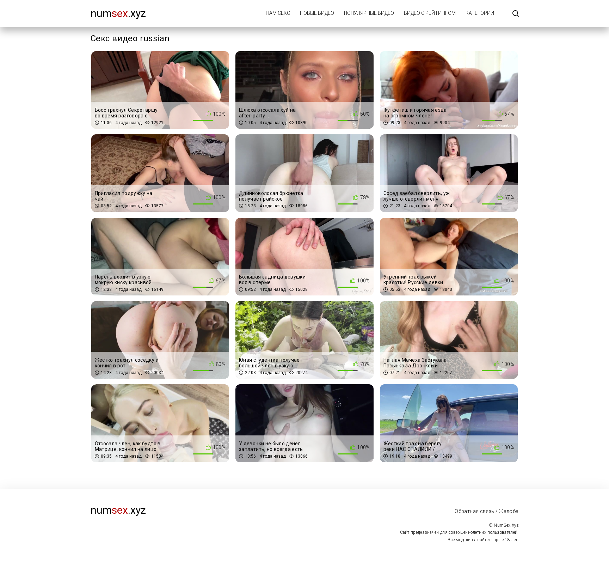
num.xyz (118, 13)
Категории (480, 13)
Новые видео (317, 13)
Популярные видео (369, 13)
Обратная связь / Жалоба (486, 511)
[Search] (515, 14)
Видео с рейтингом (430, 13)
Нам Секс (278, 13)
